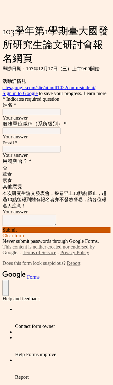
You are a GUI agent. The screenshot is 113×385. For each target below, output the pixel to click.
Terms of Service (39, 252)
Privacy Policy (74, 252)
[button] (56, 230)
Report (73, 263)
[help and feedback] (6, 288)
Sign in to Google (20, 93)
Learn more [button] (94, 93)
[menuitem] (62, 318)
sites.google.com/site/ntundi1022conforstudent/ (49, 87)
